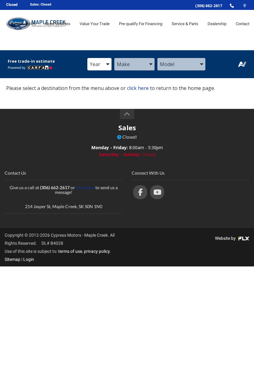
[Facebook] (140, 192)
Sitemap (12, 259)
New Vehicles (24, 23)
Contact (242, 23)
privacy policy (97, 251)
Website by (226, 238)
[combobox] (99, 64)
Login (28, 259)
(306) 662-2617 (208, 5)
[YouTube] (157, 192)
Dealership (217, 23)
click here (138, 88)
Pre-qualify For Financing (140, 23)
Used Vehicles (57, 23)
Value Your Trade (95, 23)
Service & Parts (185, 23)
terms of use (70, 251)
